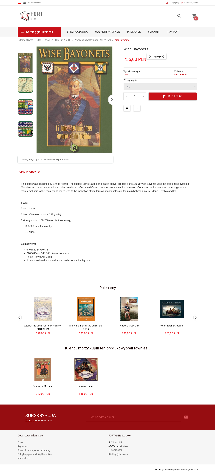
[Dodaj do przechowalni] (127, 108)
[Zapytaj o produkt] (136, 108)
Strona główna (77, 31)
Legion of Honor (86, 386)
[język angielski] (24, 2)
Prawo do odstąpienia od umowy (34, 450)
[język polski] (19, 2)
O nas (20, 442)
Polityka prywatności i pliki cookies (35, 454)
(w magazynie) (156, 56)
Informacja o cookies (164, 470)
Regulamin (23, 446)
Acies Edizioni (180, 74)
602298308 (116, 450)
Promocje (134, 31)
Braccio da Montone (43, 386)
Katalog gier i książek (39, 32)
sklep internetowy (181, 470)
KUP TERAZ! (175, 96)
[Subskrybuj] (186, 417)
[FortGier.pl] (32, 16)
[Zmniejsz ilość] (126, 96)
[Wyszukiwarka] (175, 16)
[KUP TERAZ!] (57, 308)
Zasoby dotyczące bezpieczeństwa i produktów (44, 159)
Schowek (154, 31)
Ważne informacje (107, 31)
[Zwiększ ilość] (143, 96)
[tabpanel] (107, 227)
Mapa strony (24, 458)
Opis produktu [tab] (29, 171)
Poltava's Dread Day (129, 325)
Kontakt (173, 31)
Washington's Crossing (171, 325)
